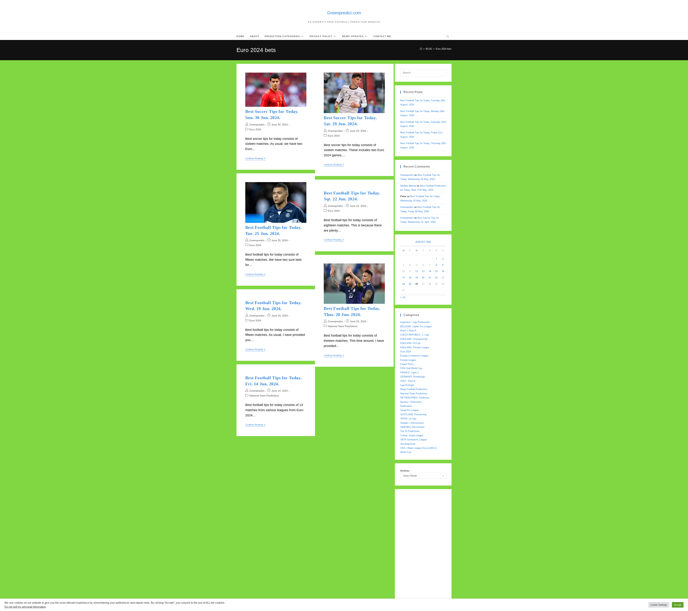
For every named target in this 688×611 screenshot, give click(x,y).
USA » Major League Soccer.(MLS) (418, 448)
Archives (404, 470)
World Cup (405, 452)
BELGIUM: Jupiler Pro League (416, 326)
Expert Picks (407, 364)
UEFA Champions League (413, 439)
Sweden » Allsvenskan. (412, 423)
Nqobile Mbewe (408, 185)
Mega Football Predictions (413, 389)
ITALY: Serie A (407, 381)
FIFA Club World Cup (411, 368)
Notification (406, 406)
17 (403, 277)
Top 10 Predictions (410, 431)
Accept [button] (677, 604)
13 (423, 271)
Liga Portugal (407, 385)
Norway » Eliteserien (411, 402)
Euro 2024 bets (444, 48)
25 (410, 283)
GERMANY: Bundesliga (412, 376)
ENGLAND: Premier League (414, 347)
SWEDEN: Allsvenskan (412, 427)
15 (436, 271)
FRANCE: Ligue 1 (409, 372)
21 (430, 277)
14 (430, 271)
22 (436, 277)
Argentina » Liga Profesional (414, 322)
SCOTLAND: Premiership (413, 414)
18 (410, 277)
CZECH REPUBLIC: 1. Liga (414, 334)
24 (403, 283)
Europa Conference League (414, 355)
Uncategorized (407, 444)
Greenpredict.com (344, 12)
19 (416, 277)
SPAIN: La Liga (408, 418)
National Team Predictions (342, 326)
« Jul (402, 297)
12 (416, 271)
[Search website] (447, 37)
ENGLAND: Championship (413, 339)
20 (423, 277)
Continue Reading (255, 158)
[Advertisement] (423, 548)
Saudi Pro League (409, 410)
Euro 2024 (255, 129)
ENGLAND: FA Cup (410, 343)
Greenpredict (256, 124)
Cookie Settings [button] (659, 604)
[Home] (421, 48)
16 (443, 271)
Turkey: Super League (411, 435)
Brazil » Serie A (408, 330)
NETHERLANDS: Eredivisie (414, 397)
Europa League (408, 360)
